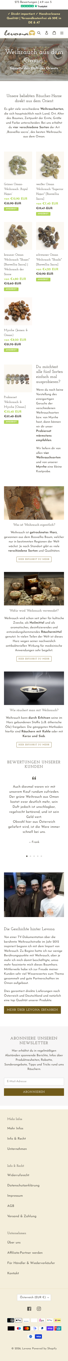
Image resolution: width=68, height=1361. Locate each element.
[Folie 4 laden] (38, 856)
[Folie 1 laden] (27, 856)
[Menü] (62, 33)
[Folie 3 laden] (34, 856)
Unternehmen (17, 1149)
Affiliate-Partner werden (25, 1253)
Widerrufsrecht (18, 1175)
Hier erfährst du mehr (33, 559)
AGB (10, 1206)
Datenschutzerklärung (23, 1185)
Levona (26, 1348)
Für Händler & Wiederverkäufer (31, 1263)
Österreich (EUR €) (33, 1297)
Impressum (15, 1196)
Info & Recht (16, 1138)
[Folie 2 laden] (30, 856)
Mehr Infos (15, 1128)
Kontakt (13, 1273)
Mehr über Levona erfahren (32, 1010)
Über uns (13, 1242)
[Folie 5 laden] (41, 856)
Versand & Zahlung (21, 1216)
